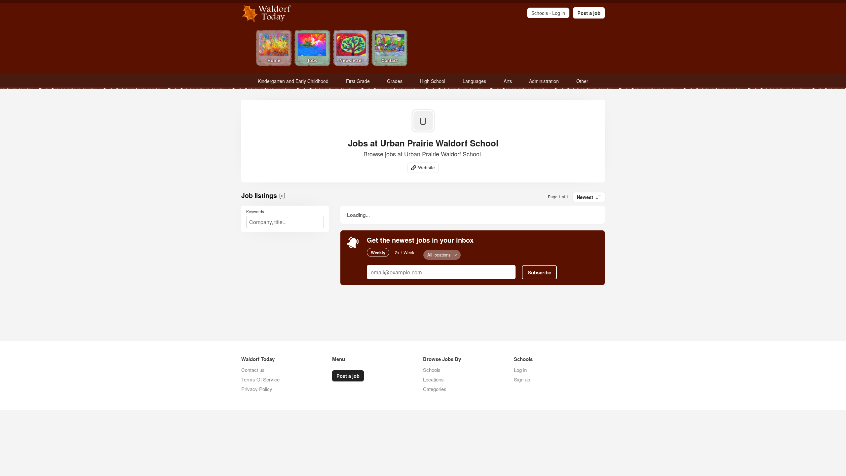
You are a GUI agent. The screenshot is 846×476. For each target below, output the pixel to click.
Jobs (312, 49)
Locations (433, 379)
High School (432, 81)
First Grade (358, 81)
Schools (432, 369)
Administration (544, 81)
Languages (474, 81)
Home (273, 49)
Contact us (253, 369)
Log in (520, 369)
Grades (395, 81)
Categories (434, 388)
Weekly (378, 252)
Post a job (588, 13)
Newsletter (351, 49)
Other (582, 81)
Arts (508, 81)
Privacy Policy (256, 388)
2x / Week (404, 252)
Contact (389, 49)
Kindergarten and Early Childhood (293, 81)
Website (426, 167)
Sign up (522, 379)
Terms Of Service (260, 379)
